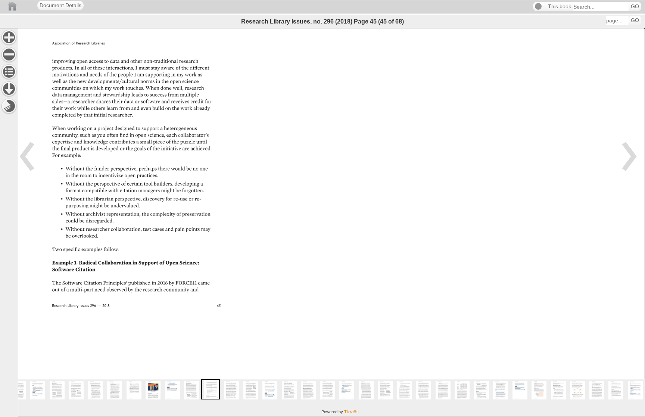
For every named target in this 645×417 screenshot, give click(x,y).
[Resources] (8, 88)
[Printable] (8, 106)
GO (635, 6)
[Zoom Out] (8, 54)
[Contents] (8, 71)
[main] (331, 222)
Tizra (350, 412)
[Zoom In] (8, 37)
